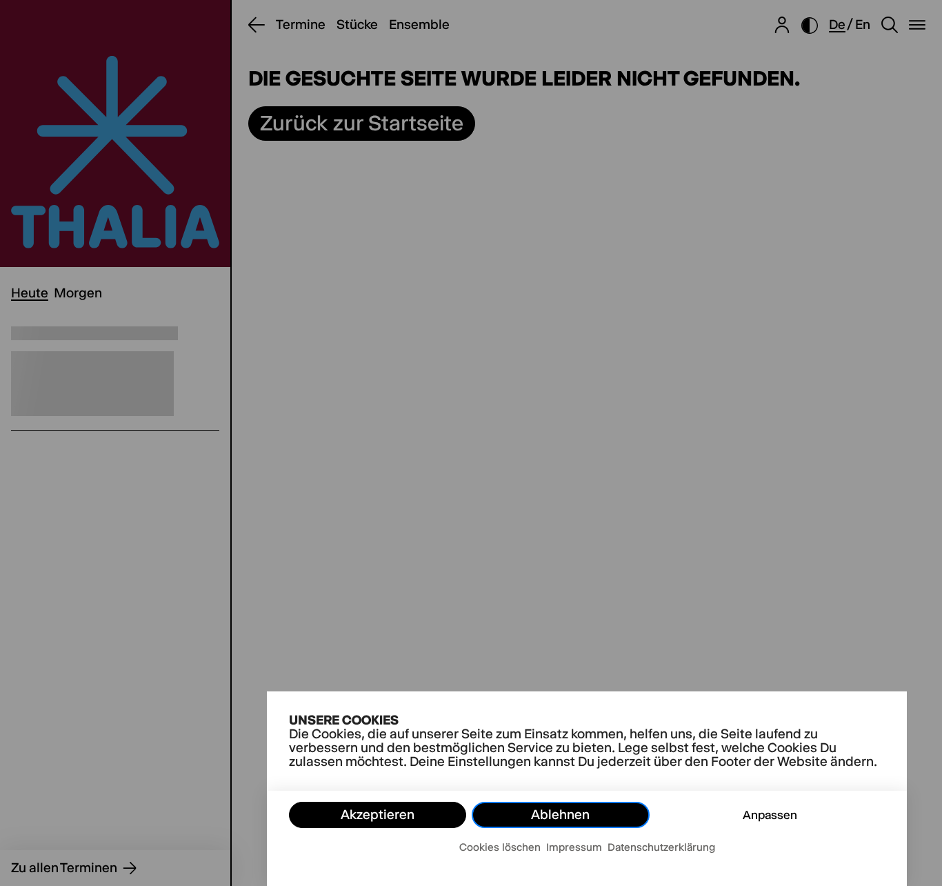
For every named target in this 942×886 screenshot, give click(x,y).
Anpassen (770, 815)
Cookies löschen (500, 847)
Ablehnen (560, 815)
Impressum (574, 847)
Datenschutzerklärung (661, 847)
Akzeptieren (377, 815)
